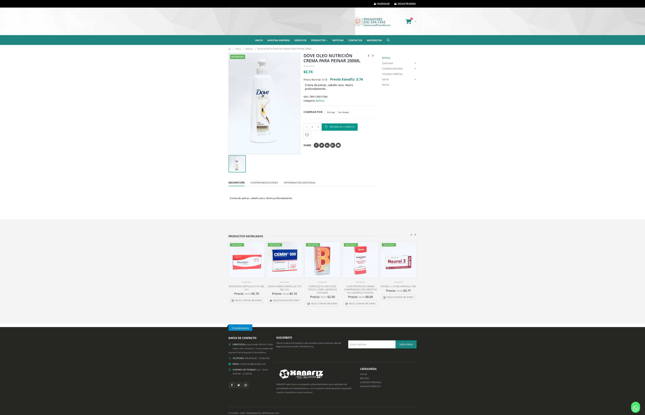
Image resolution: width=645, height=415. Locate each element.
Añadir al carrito (342, 122)
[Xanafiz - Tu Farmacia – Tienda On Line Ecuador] (251, 19)
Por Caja (331, 108)
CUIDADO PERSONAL (371, 378)
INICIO (259, 36)
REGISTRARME (407, 3)
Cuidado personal (392, 64)
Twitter (321, 141)
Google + (332, 141)
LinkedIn (327, 141)
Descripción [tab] (236, 178)
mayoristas (374, 36)
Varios (385, 80)
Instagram (246, 381)
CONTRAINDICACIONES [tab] (264, 178)
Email (338, 141)
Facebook (316, 141)
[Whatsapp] (635, 406)
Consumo (387, 59)
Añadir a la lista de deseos (308, 131)
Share (307, 141)
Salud (385, 75)
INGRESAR (383, 3)
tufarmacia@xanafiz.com (253, 359)
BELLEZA (364, 374)
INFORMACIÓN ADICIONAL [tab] (300, 178)
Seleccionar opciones (248, 296)
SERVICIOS (300, 36)
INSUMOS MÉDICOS (370, 382)
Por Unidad (343, 108)
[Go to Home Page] (229, 45)
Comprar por (313, 107)
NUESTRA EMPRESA (278, 36)
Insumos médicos (392, 69)
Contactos (355, 36)
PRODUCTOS (318, 36)
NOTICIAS (338, 36)
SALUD (363, 370)
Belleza (320, 96)
